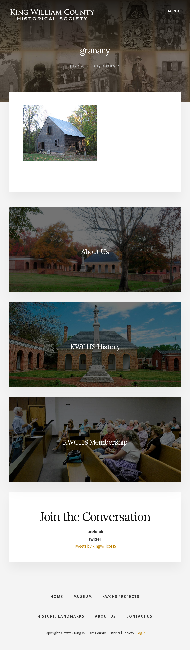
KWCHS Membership (95, 442)
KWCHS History (95, 346)
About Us (95, 251)
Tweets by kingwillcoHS (95, 546)
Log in (141, 633)
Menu (173, 11)
